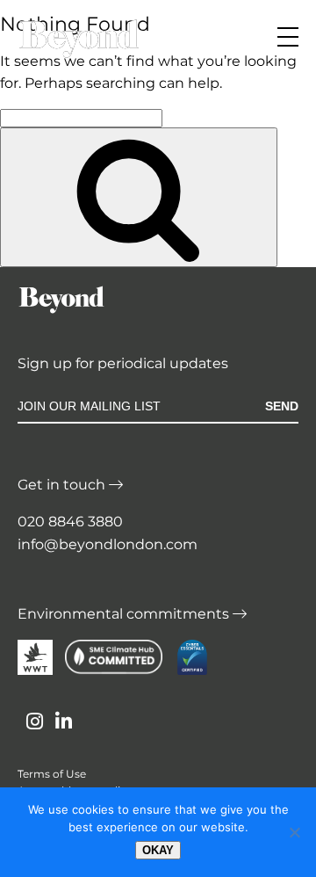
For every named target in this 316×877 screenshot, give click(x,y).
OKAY (158, 850)
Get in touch (63, 484)
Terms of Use (52, 773)
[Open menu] (287, 36)
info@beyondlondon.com (108, 544)
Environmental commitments (125, 613)
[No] (294, 832)
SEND (281, 406)
